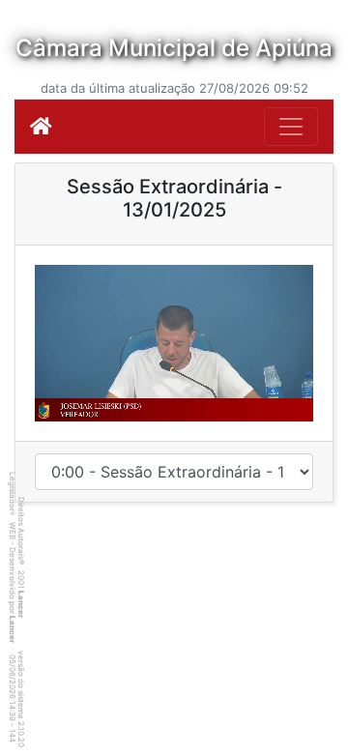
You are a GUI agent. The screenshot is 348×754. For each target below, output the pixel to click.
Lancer (21, 604)
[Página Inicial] (41, 126)
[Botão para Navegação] (291, 126)
